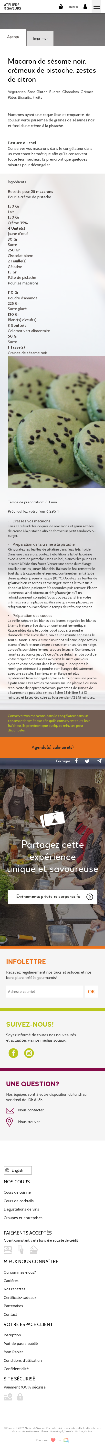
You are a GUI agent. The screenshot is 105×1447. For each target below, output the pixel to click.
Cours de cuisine (17, 1192)
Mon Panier (13, 1352)
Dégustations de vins (21, 1209)
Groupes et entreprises (23, 1217)
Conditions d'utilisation (23, 1360)
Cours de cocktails (19, 1201)
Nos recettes (14, 1289)
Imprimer (40, 39)
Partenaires (13, 1306)
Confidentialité (16, 1368)
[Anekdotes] (66, 1440)
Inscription (12, 1335)
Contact (10, 1314)
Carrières (11, 1280)
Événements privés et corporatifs (48, 896)
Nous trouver (28, 1121)
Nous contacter (30, 1110)
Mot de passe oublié (21, 1343)
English (16, 1170)
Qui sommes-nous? (20, 1272)
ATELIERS (12, 6)
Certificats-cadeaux (20, 1297)
